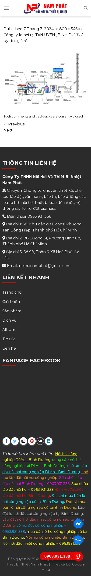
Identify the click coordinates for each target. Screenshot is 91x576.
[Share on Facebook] (6, 441)
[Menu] (6, 8)
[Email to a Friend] (23, 441)
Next (10, 130)
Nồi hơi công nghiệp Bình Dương (55, 537)
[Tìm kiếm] (86, 8)
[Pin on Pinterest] (32, 441)
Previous (14, 124)
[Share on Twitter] (15, 441)
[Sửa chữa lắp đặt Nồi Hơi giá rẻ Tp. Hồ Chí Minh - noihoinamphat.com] (45, 8)
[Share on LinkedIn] (48, 441)
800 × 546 (68, 29)
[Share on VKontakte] (40, 441)
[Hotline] (78, 556)
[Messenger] (78, 523)
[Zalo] (78, 540)
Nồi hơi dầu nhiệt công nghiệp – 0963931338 (41, 543)
